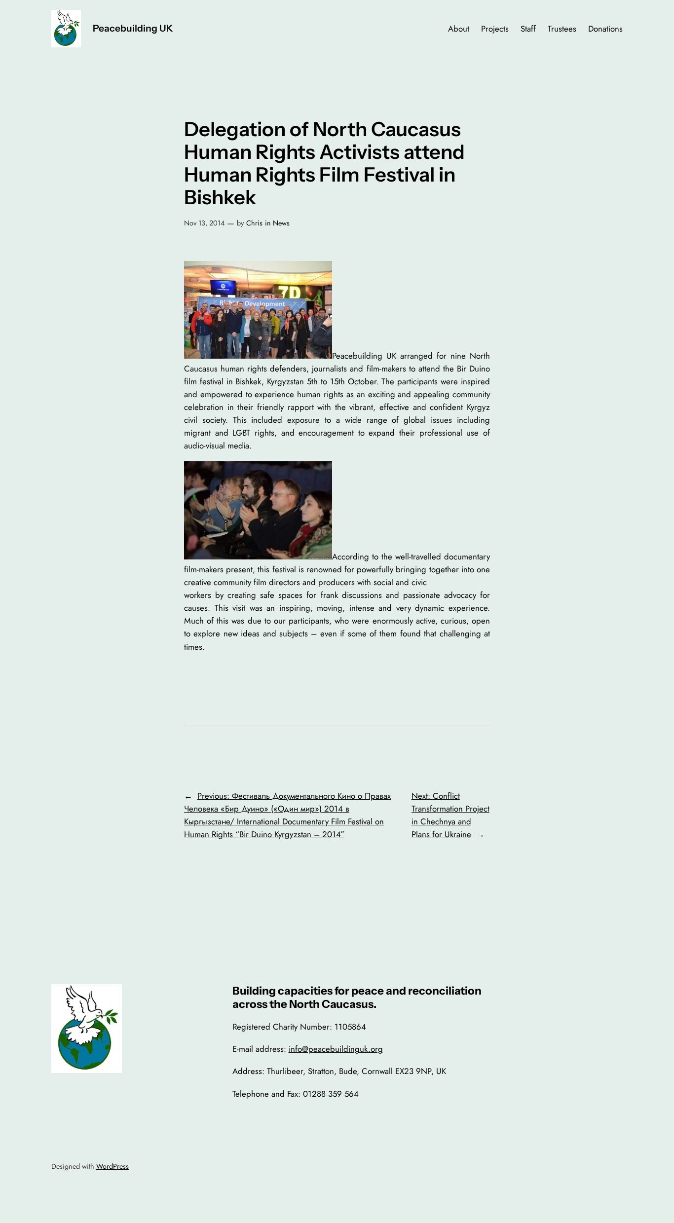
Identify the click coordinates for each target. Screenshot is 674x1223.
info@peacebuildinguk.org (336, 1049)
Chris (254, 223)
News (281, 223)
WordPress (112, 1166)
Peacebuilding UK (133, 28)
